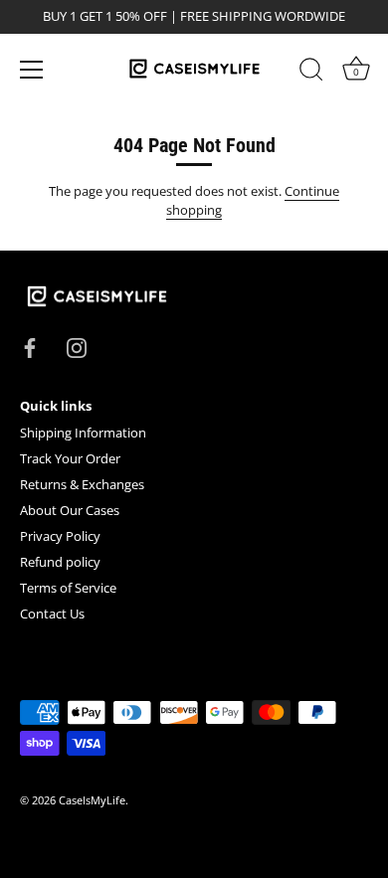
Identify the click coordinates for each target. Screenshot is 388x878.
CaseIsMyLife (92, 799)
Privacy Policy (60, 536)
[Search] (311, 72)
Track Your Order (70, 458)
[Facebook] (30, 346)
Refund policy (60, 562)
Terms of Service (68, 588)
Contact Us (52, 613)
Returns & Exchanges (82, 484)
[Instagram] (77, 346)
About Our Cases (69, 510)
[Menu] (32, 69)
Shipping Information (83, 432)
